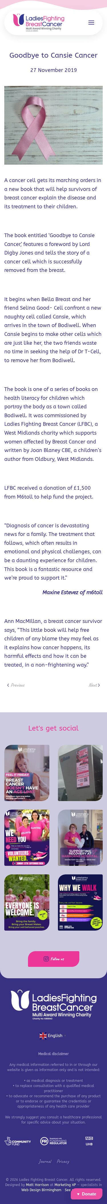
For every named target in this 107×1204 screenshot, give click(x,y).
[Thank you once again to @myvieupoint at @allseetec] (80, 773)
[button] (91, 22)
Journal (45, 1161)
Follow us (57, 959)
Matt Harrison (37, 1185)
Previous (17, 685)
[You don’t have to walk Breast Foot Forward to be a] (26, 838)
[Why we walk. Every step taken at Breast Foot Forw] (80, 902)
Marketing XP (65, 1185)
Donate (89, 1193)
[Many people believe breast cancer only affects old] (26, 773)
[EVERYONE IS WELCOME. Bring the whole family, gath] (26, 902)
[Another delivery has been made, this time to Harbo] (80, 838)
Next (92, 685)
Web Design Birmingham (41, 1190)
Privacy (62, 1161)
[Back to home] (38, 22)
